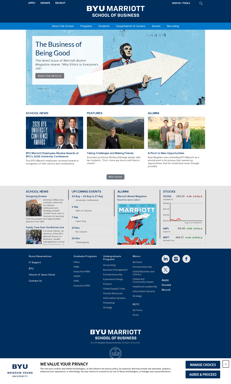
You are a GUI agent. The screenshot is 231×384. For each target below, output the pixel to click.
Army (136, 314)
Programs (86, 26)
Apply (165, 280)
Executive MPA (82, 285)
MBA (76, 266)
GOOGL (167, 196)
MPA (76, 280)
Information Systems (114, 298)
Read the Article (49, 75)
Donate (166, 285)
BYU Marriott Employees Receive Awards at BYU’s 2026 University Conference (52, 155)
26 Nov (76, 238)
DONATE (45, 2)
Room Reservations (40, 256)
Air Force (137, 310)
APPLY (31, 2)
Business (137, 262)
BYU (31, 268)
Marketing (108, 302)
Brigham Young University (109, 343)
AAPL (166, 228)
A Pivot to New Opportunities (166, 153)
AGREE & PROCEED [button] (203, 374)
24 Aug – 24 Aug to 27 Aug (87, 196)
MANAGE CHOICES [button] (203, 364)
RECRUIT (60, 2)
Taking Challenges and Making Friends (110, 153)
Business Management (115, 269)
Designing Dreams (36, 196)
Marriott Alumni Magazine (132, 196)
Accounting (109, 265)
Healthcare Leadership (145, 286)
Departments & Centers (130, 26)
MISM (77, 276)
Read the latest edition (128, 200)
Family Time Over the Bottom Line (45, 227)
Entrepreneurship (112, 274)
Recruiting (173, 26)
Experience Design (113, 279)
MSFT (166, 237)
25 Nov (76, 227)
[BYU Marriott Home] (115, 10)
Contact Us (35, 280)
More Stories (115, 176)
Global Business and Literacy (143, 273)
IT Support (35, 262)
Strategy (107, 307)
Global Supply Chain (114, 288)
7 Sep (75, 217)
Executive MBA (82, 271)
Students (104, 26)
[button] (226, 364)
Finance (107, 283)
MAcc (77, 262)
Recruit (166, 289)
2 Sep (75, 206)
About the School (63, 26)
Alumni (156, 26)
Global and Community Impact (143, 280)
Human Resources (113, 293)
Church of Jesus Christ (42, 274)
